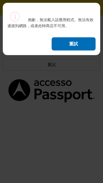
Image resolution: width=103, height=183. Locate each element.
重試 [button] (73, 43)
